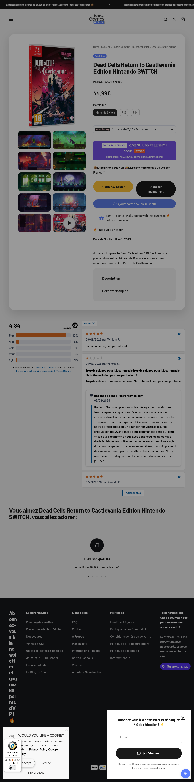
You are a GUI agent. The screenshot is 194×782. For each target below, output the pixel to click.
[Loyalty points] (185, 773)
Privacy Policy (38, 749)
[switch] (12, 767)
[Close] (66, 730)
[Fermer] (183, 718)
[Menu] (19, 741)
